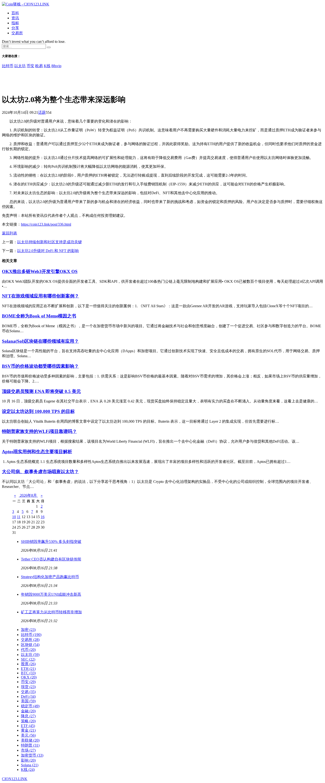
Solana (29, 765)
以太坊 (20, 66)
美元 (28, 735)
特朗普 (30, 745)
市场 (28, 750)
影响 (28, 760)
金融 (28, 711)
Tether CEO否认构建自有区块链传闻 (51, 559)
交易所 (17, 33)
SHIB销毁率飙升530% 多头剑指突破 (51, 542)
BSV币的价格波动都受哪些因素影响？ (40, 366)
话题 (42, 112)
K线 (47, 66)
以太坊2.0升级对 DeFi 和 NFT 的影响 (48, 251)
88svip (56, 66)
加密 (28, 630)
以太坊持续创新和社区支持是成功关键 (49, 242)
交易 (28, 692)
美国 (28, 701)
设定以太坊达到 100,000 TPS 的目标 (38, 411)
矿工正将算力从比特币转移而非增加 (51, 612)
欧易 (39, 66)
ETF (28, 726)
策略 (28, 721)
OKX (29, 677)
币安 (30, 66)
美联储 (30, 740)
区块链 (30, 645)
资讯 (15, 18)
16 (42, 517)
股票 (28, 664)
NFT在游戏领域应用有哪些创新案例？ (40, 295)
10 (14, 517)
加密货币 (32, 755)
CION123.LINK (14, 779)
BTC (28, 673)
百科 (15, 13)
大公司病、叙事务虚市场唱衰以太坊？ (40, 471)
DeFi (28, 696)
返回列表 (9, 233)
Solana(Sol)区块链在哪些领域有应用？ (40, 341)
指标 (15, 23)
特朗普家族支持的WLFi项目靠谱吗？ (39, 431)
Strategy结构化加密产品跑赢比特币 (50, 577)
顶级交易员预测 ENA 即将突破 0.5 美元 (41, 391)
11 (18, 517)
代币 (28, 650)
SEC (28, 659)
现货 (28, 687)
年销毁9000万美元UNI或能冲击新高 (51, 594)
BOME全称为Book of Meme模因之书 (39, 315)
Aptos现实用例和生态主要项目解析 (37, 451)
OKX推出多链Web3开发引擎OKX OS (40, 271)
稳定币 (30, 706)
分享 (15, 28)
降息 (28, 716)
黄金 (28, 730)
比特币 (7, 66)
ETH (28, 669)
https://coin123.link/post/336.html (46, 224)
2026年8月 (28, 495)
